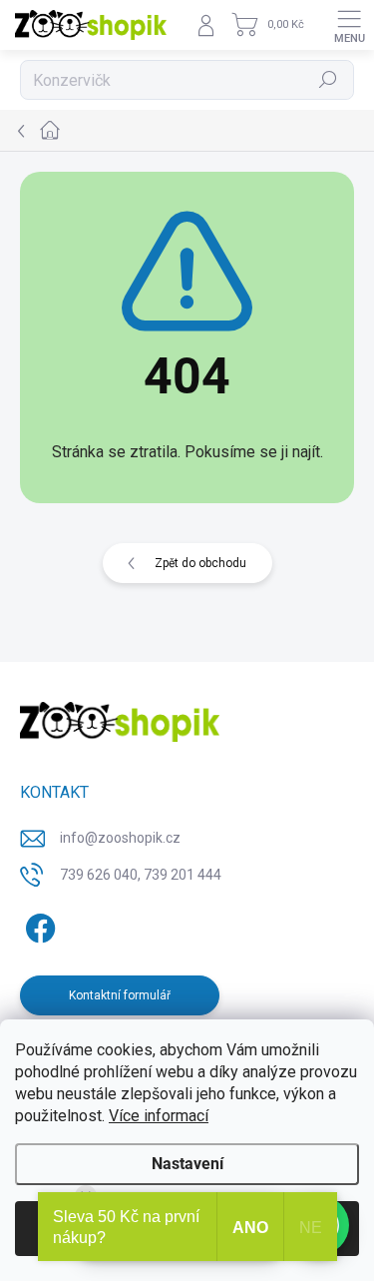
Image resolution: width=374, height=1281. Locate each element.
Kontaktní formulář (120, 995)
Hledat (328, 80)
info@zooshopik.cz (120, 838)
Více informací (158, 1115)
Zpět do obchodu (200, 563)
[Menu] (349, 25)
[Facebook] (37, 924)
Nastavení (187, 1163)
